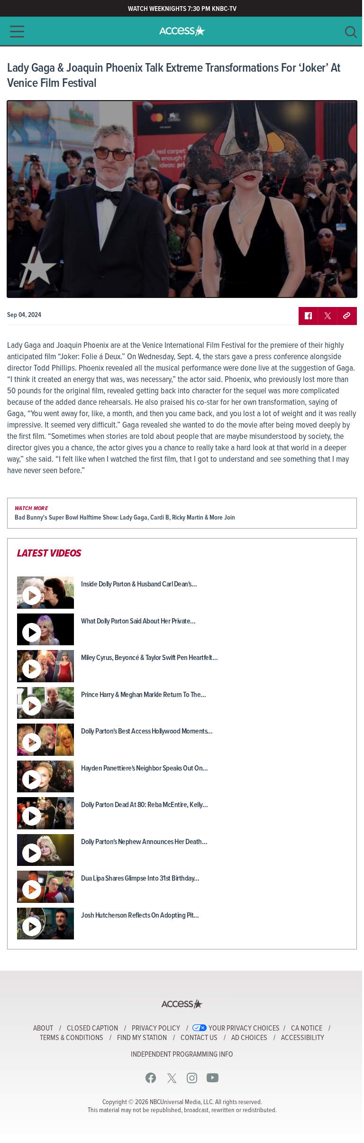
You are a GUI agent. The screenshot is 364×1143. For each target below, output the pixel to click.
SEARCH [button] (351, 32)
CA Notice (306, 1028)
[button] (14, 31)
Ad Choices (249, 1038)
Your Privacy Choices (244, 1028)
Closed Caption (92, 1028)
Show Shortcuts (309, 283)
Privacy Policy (156, 1028)
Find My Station (142, 1038)
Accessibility (302, 1038)
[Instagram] (192, 1077)
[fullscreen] (338, 283)
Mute (41, 283)
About (43, 1028)
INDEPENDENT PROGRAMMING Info (182, 1054)
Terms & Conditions (71, 1038)
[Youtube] (212, 1077)
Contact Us (199, 1038)
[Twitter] (172, 1077)
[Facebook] (151, 1077)
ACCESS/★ (182, 31)
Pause (26, 283)
